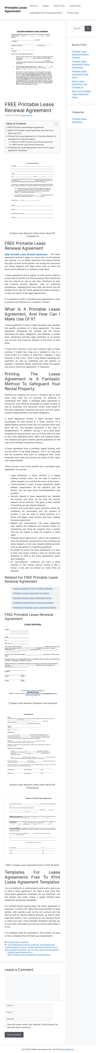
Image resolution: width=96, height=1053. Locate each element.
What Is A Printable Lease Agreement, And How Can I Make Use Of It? (31, 131)
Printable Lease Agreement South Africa (80, 74)
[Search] (88, 28)
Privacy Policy (73, 13)
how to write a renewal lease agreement (43, 950)
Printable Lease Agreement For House (31, 593)
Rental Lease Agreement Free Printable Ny (79, 84)
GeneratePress (67, 1049)
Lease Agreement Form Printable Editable (32, 588)
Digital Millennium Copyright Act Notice (46, 13)
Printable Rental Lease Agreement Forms (32, 598)
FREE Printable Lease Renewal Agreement (25, 127)
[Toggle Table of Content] (55, 124)
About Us (34, 6)
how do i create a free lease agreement (36, 947)
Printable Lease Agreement (16, 9)
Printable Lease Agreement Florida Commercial (80, 64)
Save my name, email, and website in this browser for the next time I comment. (32, 1026)
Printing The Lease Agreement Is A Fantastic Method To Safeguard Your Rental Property (32, 137)
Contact (45, 6)
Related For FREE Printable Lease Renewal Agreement (32, 142)
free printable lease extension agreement (23, 945)
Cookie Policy (75, 6)
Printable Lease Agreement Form (20, 952)
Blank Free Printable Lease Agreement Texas (81, 94)
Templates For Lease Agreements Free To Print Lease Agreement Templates (31, 149)
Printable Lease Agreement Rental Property (80, 54)
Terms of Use (59, 6)
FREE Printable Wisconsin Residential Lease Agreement (28, 955)
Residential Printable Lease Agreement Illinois (34, 607)
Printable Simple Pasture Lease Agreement (33, 603)
